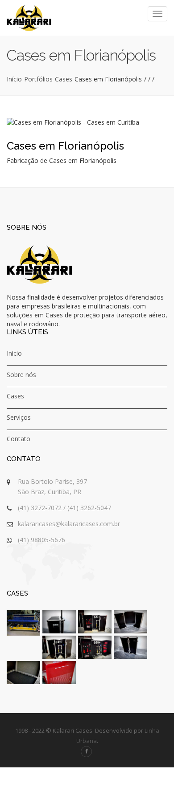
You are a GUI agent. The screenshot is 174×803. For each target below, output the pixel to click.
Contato (18, 438)
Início (14, 79)
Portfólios (38, 79)
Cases (63, 79)
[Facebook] (86, 751)
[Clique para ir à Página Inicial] (29, 17)
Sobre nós (21, 374)
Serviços (19, 417)
